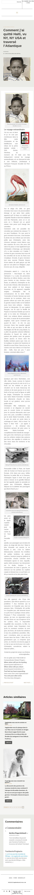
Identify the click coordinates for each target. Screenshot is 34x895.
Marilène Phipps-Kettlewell (17, 833)
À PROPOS (28, 2)
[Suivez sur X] (7, 891)
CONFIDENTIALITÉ (21, 877)
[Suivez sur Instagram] (9, 891)
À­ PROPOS (15, 877)
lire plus (8, 742)
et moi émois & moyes (8, 26)
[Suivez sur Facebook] (4, 891)
